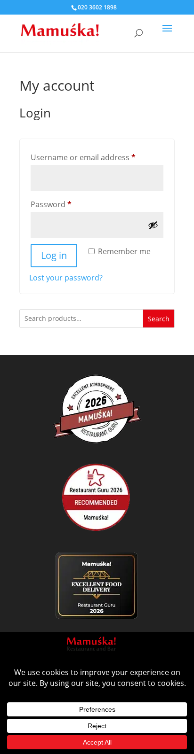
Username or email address (97, 157)
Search (159, 318)
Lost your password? (66, 277)
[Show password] (153, 225)
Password (67, 204)
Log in (54, 255)
